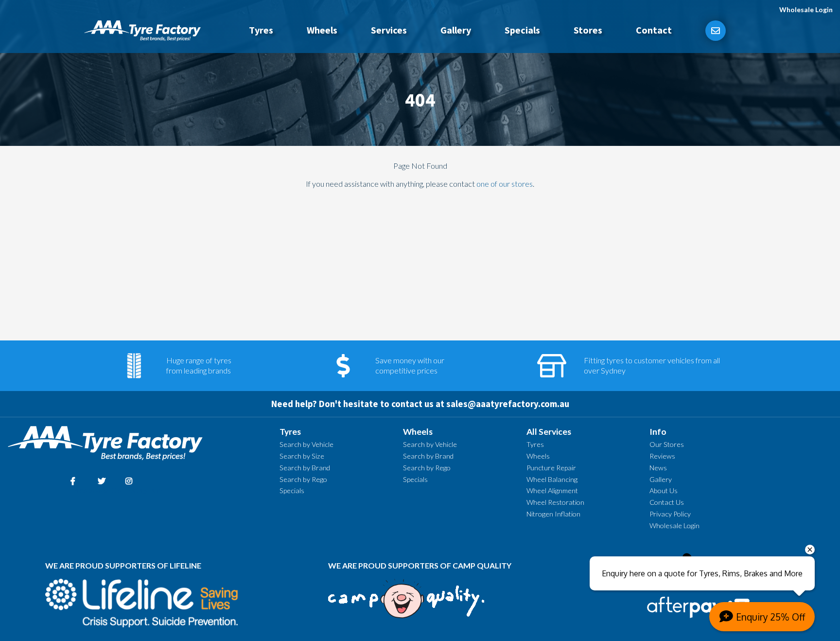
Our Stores (666, 444)
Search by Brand (305, 467)
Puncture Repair (551, 467)
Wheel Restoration (555, 502)
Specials (522, 30)
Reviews (662, 456)
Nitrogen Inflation (553, 514)
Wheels (322, 30)
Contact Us (666, 502)
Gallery (455, 30)
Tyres (261, 30)
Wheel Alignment (552, 490)
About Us (663, 490)
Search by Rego (303, 479)
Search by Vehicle (306, 444)
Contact (654, 30)
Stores (588, 30)
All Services (548, 432)
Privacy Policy (670, 514)
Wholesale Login (806, 9)
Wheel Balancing (552, 479)
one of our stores (504, 183)
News (658, 467)
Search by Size (302, 456)
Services (389, 30)
